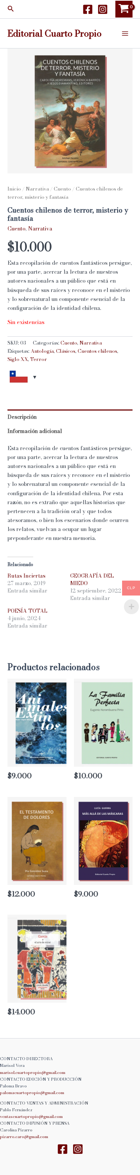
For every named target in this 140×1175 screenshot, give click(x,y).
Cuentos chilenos (97, 351)
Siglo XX (17, 359)
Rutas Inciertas (26, 576)
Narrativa (37, 188)
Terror (38, 359)
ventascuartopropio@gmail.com (31, 1116)
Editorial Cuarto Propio (54, 33)
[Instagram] (102, 9)
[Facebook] (88, 9)
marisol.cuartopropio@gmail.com (32, 1072)
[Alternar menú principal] (125, 33)
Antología (42, 351)
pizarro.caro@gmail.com (24, 1137)
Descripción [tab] (22, 417)
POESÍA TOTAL (27, 611)
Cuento (62, 188)
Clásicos (65, 351)
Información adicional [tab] (34, 431)
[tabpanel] (70, 110)
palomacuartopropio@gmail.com (32, 1093)
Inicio (14, 188)
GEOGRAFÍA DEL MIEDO (92, 579)
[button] (10, 9)
